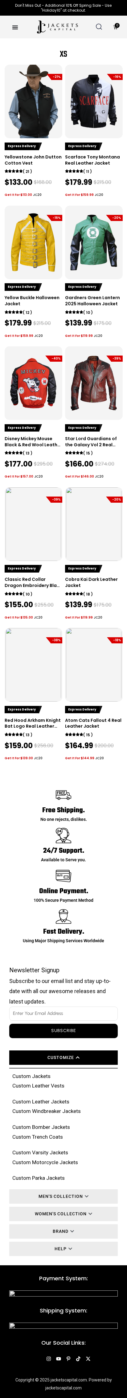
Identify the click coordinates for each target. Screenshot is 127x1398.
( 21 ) (27, 171)
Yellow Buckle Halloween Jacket (32, 301)
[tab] (63, 1057)
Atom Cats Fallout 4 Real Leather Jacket (93, 723)
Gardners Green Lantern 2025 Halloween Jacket (92, 301)
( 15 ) (88, 453)
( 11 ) (87, 171)
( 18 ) (88, 594)
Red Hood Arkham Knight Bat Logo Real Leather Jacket (33, 726)
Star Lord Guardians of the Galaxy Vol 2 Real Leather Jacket (91, 445)
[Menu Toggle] (15, 27)
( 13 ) (27, 453)
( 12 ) (27, 312)
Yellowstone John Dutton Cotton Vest (33, 160)
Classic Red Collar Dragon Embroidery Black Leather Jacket (33, 585)
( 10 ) (88, 312)
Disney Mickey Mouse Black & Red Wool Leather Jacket (33, 445)
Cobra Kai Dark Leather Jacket (91, 582)
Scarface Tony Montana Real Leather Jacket (92, 160)
